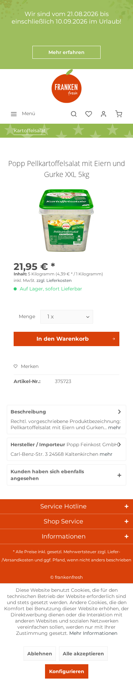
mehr (114, 427)
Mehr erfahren (66, 52)
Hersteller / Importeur (38, 444)
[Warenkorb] (118, 113)
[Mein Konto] (103, 113)
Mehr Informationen (93, 633)
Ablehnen (39, 654)
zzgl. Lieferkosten (54, 280)
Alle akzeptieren (83, 654)
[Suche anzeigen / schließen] (73, 113)
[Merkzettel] (88, 113)
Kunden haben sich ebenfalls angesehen (47, 474)
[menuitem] (21, 113)
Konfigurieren (66, 671)
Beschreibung (28, 412)
